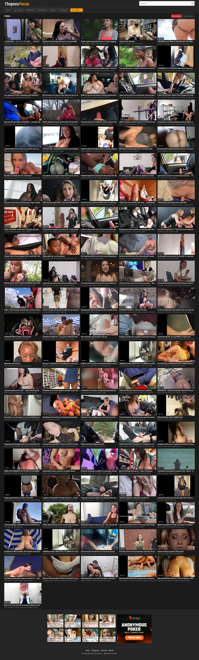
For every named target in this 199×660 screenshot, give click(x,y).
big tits (137, 473)
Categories (64, 10)
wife (59, 393)
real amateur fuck (56, 124)
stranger (124, 339)
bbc (15, 527)
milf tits (160, 419)
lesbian (6, 151)
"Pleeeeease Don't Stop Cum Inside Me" (172, 202)
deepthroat (168, 500)
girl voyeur (100, 258)
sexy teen (127, 554)
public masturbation (23, 70)
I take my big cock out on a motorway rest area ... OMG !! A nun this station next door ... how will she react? (99, 229)
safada (139, 419)
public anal (94, 366)
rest (120, 97)
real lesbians (90, 205)
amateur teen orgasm (58, 446)
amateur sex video (182, 70)
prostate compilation (174, 124)
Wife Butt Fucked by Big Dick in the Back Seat (135, 149)
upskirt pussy (22, 258)
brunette (46, 124)
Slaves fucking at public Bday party (171, 551)
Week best (30, 10)
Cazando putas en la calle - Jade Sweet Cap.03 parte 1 (22, 390)
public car (19, 124)
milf (55, 97)
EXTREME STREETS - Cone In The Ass (133, 310)
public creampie (57, 500)
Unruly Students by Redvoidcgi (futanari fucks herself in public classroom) (176, 283)
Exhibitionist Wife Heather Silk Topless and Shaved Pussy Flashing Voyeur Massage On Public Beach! (22, 551)
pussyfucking (175, 44)
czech (56, 151)
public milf (135, 124)
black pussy (176, 527)
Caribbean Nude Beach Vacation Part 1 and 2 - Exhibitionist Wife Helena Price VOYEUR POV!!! (176, 471)
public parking (86, 500)
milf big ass (123, 473)
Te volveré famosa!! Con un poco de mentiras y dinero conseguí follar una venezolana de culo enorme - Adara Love (99, 283)
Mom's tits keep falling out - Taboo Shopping (135, 471)
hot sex (135, 178)
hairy (31, 580)
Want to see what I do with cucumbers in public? (175, 525)
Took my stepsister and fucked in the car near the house (176, 310)
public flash (111, 232)
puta (109, 580)
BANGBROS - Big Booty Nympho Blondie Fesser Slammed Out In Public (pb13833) (176, 390)
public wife (53, 393)
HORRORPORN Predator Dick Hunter (17, 337)
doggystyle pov (19, 393)
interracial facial (57, 258)
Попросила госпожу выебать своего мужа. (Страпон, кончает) (176, 122)
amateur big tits (104, 97)
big (52, 70)
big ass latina (170, 393)
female (168, 527)
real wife (136, 151)
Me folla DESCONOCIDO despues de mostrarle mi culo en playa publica (137, 578)
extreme (19, 339)
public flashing (65, 70)
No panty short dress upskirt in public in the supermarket (61, 390)
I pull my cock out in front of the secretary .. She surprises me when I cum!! (137, 283)
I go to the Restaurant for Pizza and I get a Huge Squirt (137, 525)
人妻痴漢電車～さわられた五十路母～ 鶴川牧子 (22, 41)
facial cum (46, 258)
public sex (84, 124)
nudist (134, 258)
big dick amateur (132, 205)
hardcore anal (20, 178)
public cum (12, 124)
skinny (17, 607)
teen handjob (124, 446)
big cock (124, 285)
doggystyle (175, 97)
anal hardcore (9, 178)
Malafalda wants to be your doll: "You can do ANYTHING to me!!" (99, 525)
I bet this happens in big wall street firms (134, 498)
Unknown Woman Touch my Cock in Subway (135, 390)
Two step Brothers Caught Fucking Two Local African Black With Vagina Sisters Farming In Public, (137, 68)
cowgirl (28, 393)
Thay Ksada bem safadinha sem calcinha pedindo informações (137, 417)
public (92, 44)
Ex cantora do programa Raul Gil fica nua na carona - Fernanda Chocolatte (61, 176)
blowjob (45, 44)
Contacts (104, 650)
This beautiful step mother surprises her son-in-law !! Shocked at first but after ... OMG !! (61, 68)
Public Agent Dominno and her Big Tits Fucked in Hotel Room (61, 122)
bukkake (7, 97)
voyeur (121, 232)
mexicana (148, 366)
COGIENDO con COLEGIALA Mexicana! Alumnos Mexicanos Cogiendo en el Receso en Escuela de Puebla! (176, 68)
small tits (98, 44)
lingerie (45, 366)
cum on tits (52, 473)
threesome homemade (31, 419)
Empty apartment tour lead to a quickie (18, 498)
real (86, 393)
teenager (127, 44)
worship (50, 419)
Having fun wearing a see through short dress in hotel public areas (176, 498)
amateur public (68, 124)
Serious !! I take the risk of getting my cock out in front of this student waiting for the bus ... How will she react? (61, 363)
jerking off (46, 232)
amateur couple (177, 205)
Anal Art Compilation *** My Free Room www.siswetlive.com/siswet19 (176, 229)
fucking (160, 554)
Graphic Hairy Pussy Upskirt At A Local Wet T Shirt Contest (22, 256)
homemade (168, 419)
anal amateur (106, 366)
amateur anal (68, 97)
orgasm (167, 366)
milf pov (55, 205)
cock (174, 151)
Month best (42, 10)
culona (184, 393)
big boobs (73, 580)
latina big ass (9, 393)
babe (83, 580)
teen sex (46, 446)
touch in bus (142, 393)
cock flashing (9, 312)
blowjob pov (8, 580)
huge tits (161, 580)
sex (82, 97)
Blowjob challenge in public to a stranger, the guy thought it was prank (99, 471)
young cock (85, 366)
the (120, 151)
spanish (178, 393)
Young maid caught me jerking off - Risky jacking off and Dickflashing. (61, 229)
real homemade (48, 554)
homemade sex (163, 151)
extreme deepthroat (155, 312)
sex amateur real (125, 178)
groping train (64, 580)
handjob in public (144, 178)
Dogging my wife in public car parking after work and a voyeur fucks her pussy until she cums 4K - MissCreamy (99, 498)
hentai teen (187, 285)
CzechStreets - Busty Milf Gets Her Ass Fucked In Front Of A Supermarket (61, 149)
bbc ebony (27, 366)
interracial (53, 527)
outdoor (122, 70)
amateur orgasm (26, 607)
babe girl (90, 178)
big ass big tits (146, 473)
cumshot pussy (9, 500)
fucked (105, 44)
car (172, 312)
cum (23, 232)
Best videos (18, 10)
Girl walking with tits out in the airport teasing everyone (99, 256)
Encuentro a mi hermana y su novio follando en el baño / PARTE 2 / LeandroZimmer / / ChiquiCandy (22, 417)
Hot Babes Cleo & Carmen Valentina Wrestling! (60, 417)
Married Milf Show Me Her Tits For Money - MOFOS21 (176, 578)
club (5, 366)
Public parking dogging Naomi (92, 444)
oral (26, 151)
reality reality (101, 393)
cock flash (170, 258)
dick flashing (126, 124)
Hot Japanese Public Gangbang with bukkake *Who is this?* (22, 95)
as (85, 312)
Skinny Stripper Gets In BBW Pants (170, 417)
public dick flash (86, 70)
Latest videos (188, 16)
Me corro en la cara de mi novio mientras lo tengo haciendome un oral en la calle (22, 605)
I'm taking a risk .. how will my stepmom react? (136, 176)
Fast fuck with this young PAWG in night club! (174, 337)
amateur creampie (30, 446)
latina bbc (7, 473)
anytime (127, 500)
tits (44, 419)
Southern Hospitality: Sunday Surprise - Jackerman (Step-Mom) (61, 498)
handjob (92, 124)
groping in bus (132, 393)
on (158, 178)
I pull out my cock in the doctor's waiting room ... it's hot (61, 283)
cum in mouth (107, 473)
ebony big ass (68, 258)
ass (174, 500)
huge (164, 124)
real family (155, 178)
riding (130, 339)
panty (45, 393)
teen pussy (64, 473)
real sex (100, 285)
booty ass (161, 393)
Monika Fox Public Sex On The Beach (18, 176)
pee (82, 312)
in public (160, 285)
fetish (13, 339)
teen (159, 97)
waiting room (47, 285)
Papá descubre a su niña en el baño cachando (98, 578)
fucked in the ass (164, 312)
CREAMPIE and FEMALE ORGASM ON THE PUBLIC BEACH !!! (176, 41)
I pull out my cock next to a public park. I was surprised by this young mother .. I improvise (99, 68)
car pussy (97, 446)
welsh (33, 285)
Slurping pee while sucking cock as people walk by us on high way (99, 310)
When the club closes (12, 363)
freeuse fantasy (140, 500)
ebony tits (129, 70)
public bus (27, 97)
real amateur (162, 70)
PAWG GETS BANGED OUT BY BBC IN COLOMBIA (21, 471)
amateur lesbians (101, 205)
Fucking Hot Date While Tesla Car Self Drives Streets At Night (61, 444)
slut (130, 151)
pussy (160, 44)
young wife (164, 178)
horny (28, 205)
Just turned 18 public (127, 41)
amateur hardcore (92, 580)
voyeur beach (70, 339)
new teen (139, 44)
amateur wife (98, 151)
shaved (68, 205)
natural (173, 366)
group (166, 554)
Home (8, 10)
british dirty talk (24, 285)
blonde (83, 285)
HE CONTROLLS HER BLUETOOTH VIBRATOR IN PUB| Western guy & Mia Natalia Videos (176, 363)
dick (69, 44)
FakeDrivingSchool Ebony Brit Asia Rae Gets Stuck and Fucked (99, 176)
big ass (22, 205)
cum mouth (143, 205)
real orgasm (85, 44)
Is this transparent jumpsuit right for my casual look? (61, 310)
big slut (19, 527)
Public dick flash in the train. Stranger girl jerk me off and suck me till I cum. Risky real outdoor (22, 229)
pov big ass (188, 312)
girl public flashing (129, 97)
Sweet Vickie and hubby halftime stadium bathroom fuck (99, 149)
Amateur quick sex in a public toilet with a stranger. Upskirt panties (137, 337)
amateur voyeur (125, 258)
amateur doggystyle (187, 97)
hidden (72, 285)
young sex (96, 70)
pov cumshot (96, 473)
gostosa (112, 205)
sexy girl (54, 232)
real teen (135, 554)
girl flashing (61, 232)
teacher (98, 124)
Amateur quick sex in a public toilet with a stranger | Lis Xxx (176, 444)
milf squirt (168, 580)
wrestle (56, 419)
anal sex (161, 232)
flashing (63, 312)
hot (144, 419)
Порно (11, 4)
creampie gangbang (15, 446)
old (182, 527)
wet (5, 258)
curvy (17, 205)
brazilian (87, 97)
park (89, 473)
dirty (5, 285)
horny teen (140, 527)
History (53, 10)
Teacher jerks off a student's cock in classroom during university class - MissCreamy (99, 122)
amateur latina (60, 554)
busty (13, 97)
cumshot (122, 205)
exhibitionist (50, 312)
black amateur (48, 178)
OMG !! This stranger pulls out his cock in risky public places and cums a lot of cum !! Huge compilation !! (22, 310)
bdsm (160, 124)
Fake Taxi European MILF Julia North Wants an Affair (61, 202)
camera (143, 124)
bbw (137, 70)
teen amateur (9, 607)
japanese (7, 44)
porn (19, 44)
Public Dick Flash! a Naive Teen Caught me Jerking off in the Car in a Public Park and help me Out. (176, 95)
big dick (64, 44)
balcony (10, 527)
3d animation (177, 285)
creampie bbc (13, 366)
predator (26, 339)
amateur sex (105, 70)
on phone (46, 339)
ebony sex (106, 178)
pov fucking (181, 151)
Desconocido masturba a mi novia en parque (98, 551)
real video (171, 70)
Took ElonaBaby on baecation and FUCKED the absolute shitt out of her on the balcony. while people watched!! (22, 525)
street (103, 446)
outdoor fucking (17, 473)
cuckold (110, 554)
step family (47, 70)
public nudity (140, 232)
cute (191, 70)
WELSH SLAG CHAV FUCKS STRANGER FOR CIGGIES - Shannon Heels (22, 283)
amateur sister (16, 419)
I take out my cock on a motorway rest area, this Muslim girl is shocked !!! (137, 95)
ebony (63, 178)
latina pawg (162, 339)
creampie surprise (164, 205)
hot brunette (47, 205)
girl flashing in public (13, 232)
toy (134, 527)
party (10, 258)
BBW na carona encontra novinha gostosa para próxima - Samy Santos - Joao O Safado (99, 95)
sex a (113, 70)
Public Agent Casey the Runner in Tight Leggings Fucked (99, 41)
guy (88, 339)
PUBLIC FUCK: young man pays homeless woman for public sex (99, 363)
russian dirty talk (188, 124)
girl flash (13, 70)
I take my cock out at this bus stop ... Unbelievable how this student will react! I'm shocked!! (137, 202)
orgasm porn (185, 44)
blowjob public (31, 178)
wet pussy (166, 44)
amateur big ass (183, 339)
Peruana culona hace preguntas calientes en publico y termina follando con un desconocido (137, 551)
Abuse (111, 650)
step (82, 419)
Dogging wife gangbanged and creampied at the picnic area (22, 444)
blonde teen (166, 97)
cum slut (125, 151)
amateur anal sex (135, 580)
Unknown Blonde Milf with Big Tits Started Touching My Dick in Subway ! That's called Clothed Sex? (61, 578)
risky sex (17, 312)
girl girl (6, 70)
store (133, 44)
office (121, 500)
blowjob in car (178, 312)
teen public (168, 285)
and (5, 124)
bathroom (103, 580)
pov (162, 473)
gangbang (19, 97)
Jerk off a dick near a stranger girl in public (20, 68)
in (5, 232)
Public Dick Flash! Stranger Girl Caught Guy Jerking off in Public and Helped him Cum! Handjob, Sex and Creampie (137, 444)
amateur (35, 70)
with (168, 446)
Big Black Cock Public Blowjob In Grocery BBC (60, 41)
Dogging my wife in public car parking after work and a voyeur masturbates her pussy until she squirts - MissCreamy (137, 229)
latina (83, 205)
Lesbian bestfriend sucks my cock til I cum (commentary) (22, 149)
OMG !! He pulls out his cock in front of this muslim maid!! (137, 122)
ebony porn (95, 312)
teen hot (94, 339)
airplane (93, 258)
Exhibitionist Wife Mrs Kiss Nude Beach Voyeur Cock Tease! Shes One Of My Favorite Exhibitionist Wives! (137, 256)
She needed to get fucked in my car (94, 337)
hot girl (83, 178)
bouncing (46, 527)
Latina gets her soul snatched (54, 256)
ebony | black (62, 527)
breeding (41, 446)
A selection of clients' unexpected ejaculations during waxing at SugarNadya (99, 390)
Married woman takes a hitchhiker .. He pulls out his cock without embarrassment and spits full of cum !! (22, 122)
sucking (14, 44)
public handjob (27, 44)
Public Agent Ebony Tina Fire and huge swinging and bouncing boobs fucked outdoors (61, 525)
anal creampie (48, 97)
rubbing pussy (189, 205)
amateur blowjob (55, 44)
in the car (116, 554)
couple (133, 419)
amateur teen (68, 366)
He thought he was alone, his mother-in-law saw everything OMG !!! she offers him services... (176, 256)
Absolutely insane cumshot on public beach (59, 471)
